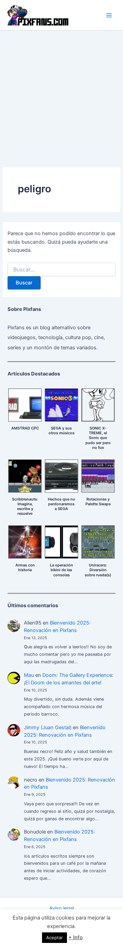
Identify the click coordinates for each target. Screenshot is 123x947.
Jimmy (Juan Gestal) (47, 727)
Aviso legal (61, 908)
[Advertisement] (61, 95)
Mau (29, 675)
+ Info (75, 937)
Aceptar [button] (54, 937)
